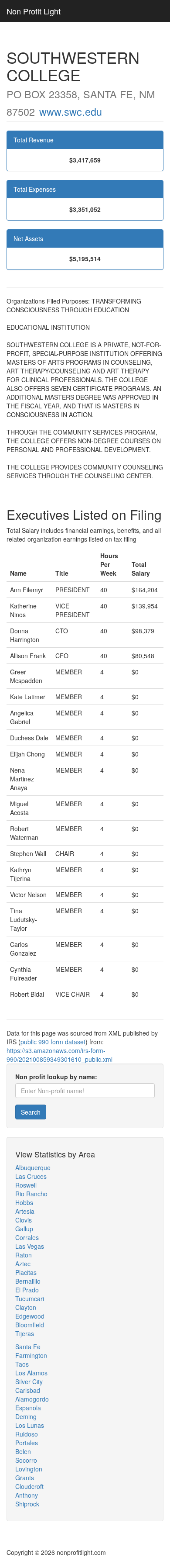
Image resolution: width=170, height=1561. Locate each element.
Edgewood (29, 1316)
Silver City (29, 1381)
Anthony (26, 1495)
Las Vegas (29, 1246)
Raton (23, 1254)
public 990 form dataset (52, 1041)
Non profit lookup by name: (56, 1076)
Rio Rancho (31, 1193)
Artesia (24, 1211)
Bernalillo (28, 1281)
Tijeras (24, 1333)
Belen (23, 1451)
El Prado (27, 1289)
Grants (24, 1477)
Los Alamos (31, 1372)
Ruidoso (26, 1434)
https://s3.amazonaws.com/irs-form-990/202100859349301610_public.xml (59, 1055)
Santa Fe (28, 1346)
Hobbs (24, 1202)
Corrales (27, 1237)
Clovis (23, 1220)
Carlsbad (27, 1390)
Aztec (23, 1263)
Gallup (24, 1228)
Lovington (28, 1468)
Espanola (28, 1407)
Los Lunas (29, 1425)
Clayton (25, 1307)
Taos (22, 1364)
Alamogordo (32, 1399)
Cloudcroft (29, 1486)
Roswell (26, 1185)
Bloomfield (29, 1324)
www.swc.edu (70, 111)
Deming (26, 1416)
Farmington (31, 1355)
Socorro (26, 1460)
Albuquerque (33, 1167)
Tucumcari (29, 1298)
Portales (26, 1442)
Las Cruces (31, 1176)
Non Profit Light (34, 11)
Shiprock (27, 1503)
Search (31, 1112)
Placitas (26, 1272)
